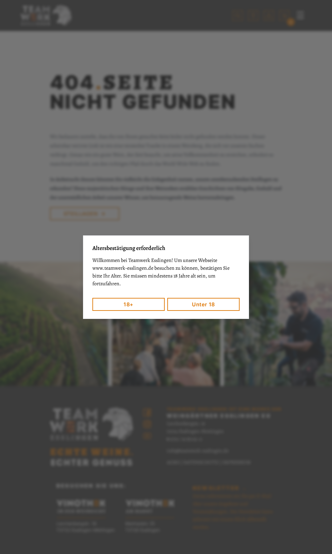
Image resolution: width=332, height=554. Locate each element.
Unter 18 (203, 304)
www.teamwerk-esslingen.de (122, 268)
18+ (129, 304)
